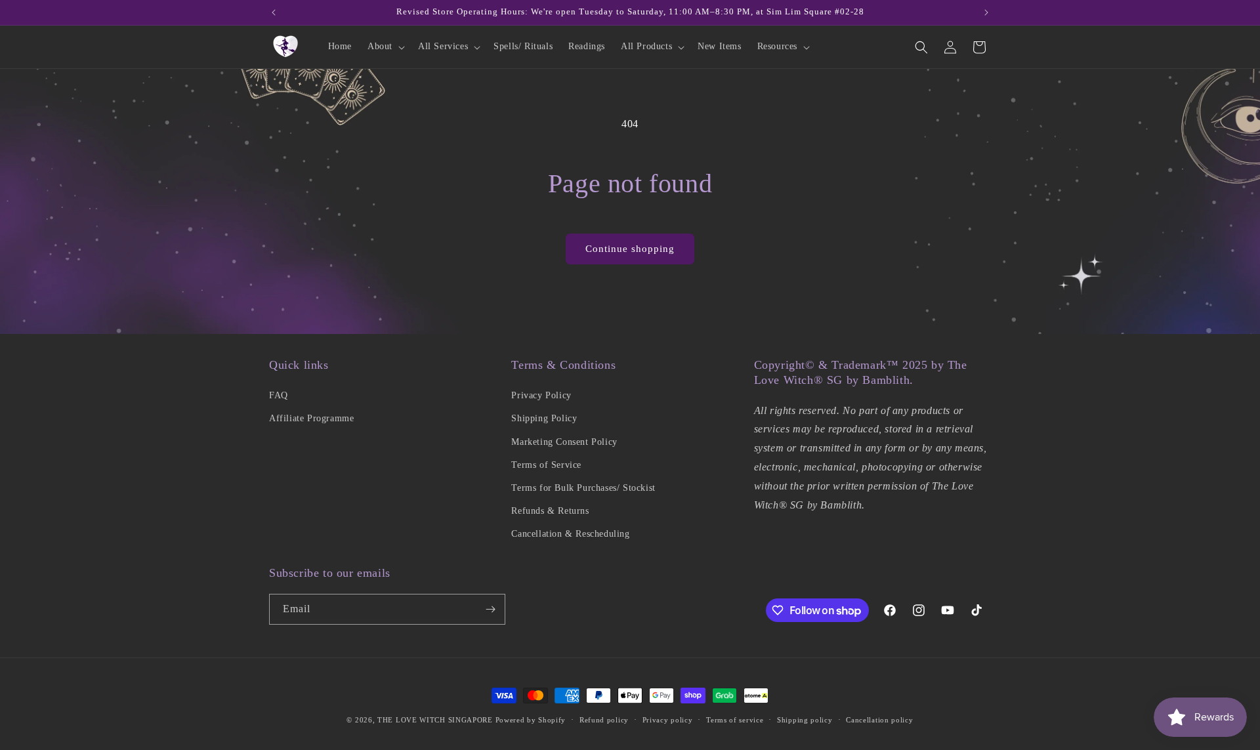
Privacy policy (667, 720)
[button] (385, 46)
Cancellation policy (879, 720)
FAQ (278, 395)
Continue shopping (630, 248)
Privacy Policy (541, 395)
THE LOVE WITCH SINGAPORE (435, 720)
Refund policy (604, 720)
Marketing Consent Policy (564, 442)
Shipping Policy (544, 418)
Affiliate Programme (311, 418)
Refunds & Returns (550, 511)
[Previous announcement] (273, 12)
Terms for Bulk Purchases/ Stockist (583, 488)
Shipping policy (805, 720)
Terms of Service (546, 465)
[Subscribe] (490, 609)
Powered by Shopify (530, 720)
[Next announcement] (986, 12)
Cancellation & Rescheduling (570, 534)
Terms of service (734, 720)
